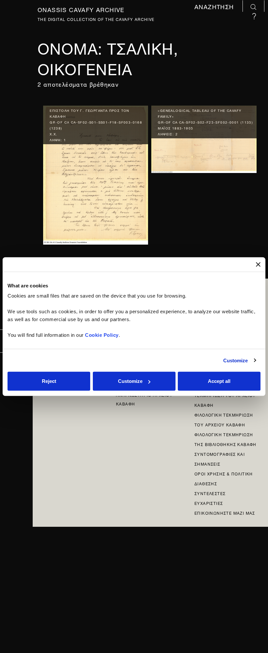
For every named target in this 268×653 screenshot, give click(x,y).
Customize (235, 360)
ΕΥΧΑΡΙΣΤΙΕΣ (208, 503)
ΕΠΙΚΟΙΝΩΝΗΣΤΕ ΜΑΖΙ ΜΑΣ (224, 512)
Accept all (219, 381)
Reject (49, 381)
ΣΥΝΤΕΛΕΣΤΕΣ (210, 493)
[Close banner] (258, 264)
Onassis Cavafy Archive (81, 8)
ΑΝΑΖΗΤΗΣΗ (215, 7)
